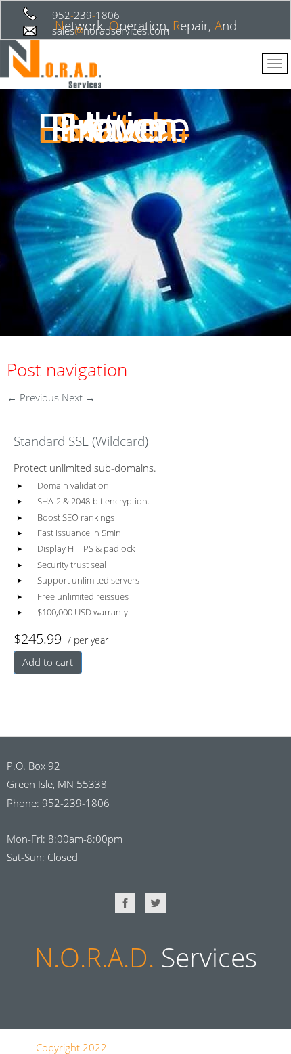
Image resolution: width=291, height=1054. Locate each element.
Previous (33, 397)
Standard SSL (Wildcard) (81, 441)
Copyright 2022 (71, 1047)
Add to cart (47, 662)
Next (78, 397)
